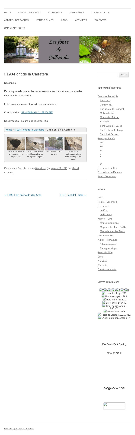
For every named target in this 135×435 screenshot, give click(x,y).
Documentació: (100, 12)
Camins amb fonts (14, 28)
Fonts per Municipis (108, 96)
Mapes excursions (109, 223)
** (101, 151)
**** (102, 142)
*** (101, 147)
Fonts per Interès (106, 138)
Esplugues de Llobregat (112, 109)
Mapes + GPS (77, 12)
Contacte (100, 20)
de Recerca (106, 214)
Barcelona (40, 168)
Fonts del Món (45, 20)
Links (64, 20)
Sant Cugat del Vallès (111, 126)
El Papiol (104, 121)
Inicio (7, 12)
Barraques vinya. (108, 248)
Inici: (100, 197)
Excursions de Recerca (110, 172)
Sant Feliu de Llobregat (112, 130)
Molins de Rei (107, 113)
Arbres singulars (108, 244)
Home (8, 129)
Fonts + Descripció (29, 12)
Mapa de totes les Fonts (112, 231)
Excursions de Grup (108, 168)
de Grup (104, 210)
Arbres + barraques (16, 20)
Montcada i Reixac (109, 117)
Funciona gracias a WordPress (19, 428)
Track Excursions (107, 176)
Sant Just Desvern (109, 134)
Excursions (55, 12)
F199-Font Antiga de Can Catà (22, 194)
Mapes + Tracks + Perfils (113, 227)
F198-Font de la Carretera (29, 129)
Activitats (81, 20)
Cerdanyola (105, 104)
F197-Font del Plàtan (73, 194)
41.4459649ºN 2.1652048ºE (37, 112)
